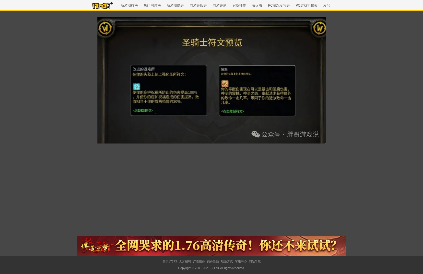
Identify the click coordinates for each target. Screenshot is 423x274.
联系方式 (227, 261)
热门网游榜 (152, 5)
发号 (326, 5)
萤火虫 (257, 5)
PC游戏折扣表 (306, 5)
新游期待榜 (129, 5)
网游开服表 (198, 5)
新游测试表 (175, 5)
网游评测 (219, 5)
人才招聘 (185, 261)
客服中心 (241, 261)
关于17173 (170, 261)
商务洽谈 (213, 261)
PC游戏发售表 (279, 5)
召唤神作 (239, 5)
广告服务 (199, 261)
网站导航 (255, 261)
